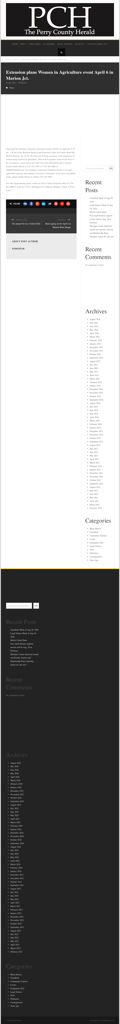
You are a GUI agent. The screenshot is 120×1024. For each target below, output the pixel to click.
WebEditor (23, 82)
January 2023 (95, 469)
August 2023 (95, 445)
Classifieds (49, 44)
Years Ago (94, 560)
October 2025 (95, 354)
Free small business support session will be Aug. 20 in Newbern (101, 219)
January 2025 (95, 385)
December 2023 (96, 431)
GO (111, 168)
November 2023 (96, 434)
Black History (95, 528)
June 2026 (94, 326)
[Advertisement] (60, 116)
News (22, 44)
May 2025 (94, 371)
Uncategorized (96, 556)
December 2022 (96, 473)
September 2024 (96, 399)
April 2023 (94, 459)
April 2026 (94, 333)
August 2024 (95, 403)
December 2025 (96, 347)
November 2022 (96, 476)
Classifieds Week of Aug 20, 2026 (24, 629)
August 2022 (95, 487)
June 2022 (94, 494)
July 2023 (94, 448)
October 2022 (95, 480)
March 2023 (95, 462)
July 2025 (94, 364)
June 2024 (94, 410)
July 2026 (94, 322)
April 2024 (94, 417)
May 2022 (94, 497)
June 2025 (94, 368)
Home (15, 44)
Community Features (98, 535)
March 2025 (95, 378)
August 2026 (95, 319)
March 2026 (95, 336)
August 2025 (95, 361)
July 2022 (94, 490)
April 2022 (94, 501)
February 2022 (96, 508)
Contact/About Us (97, 44)
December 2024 (96, 389)
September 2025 (96, 357)
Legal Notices (64, 44)
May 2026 (94, 329)
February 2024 (96, 424)
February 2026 (96, 340)
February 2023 (96, 466)
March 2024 (95, 420)
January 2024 (95, 427)
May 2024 (94, 413)
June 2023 (94, 452)
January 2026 (95, 343)
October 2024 (95, 396)
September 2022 (96, 483)
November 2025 (96, 350)
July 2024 (94, 406)
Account (79, 44)
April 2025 (94, 375)
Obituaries (35, 44)
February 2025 (96, 382)
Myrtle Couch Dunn (98, 212)
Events (92, 539)
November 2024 (96, 392)
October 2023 (95, 438)
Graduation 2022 (97, 542)
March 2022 (95, 504)
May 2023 (94, 455)
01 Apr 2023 (11, 82)
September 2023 (96, 441)
